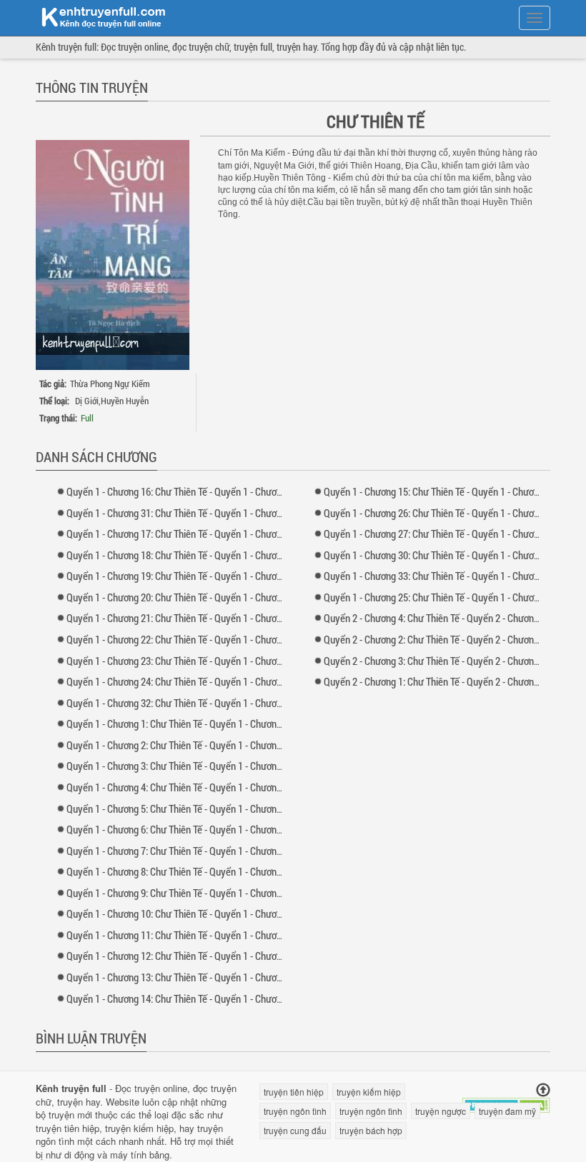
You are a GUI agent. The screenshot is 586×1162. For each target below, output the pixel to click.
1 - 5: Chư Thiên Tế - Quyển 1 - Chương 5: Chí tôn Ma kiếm (212, 808)
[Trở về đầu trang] (543, 1090)
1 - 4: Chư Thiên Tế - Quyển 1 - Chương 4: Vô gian (194, 787)
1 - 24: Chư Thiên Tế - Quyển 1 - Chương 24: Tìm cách (203, 681)
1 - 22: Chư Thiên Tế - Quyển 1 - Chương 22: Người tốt (204, 639)
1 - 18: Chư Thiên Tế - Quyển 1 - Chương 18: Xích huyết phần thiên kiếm (240, 555)
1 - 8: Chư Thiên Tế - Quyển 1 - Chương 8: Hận (187, 871)
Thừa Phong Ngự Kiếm (110, 383)
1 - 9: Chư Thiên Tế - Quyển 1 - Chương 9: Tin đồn (194, 893)
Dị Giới (87, 400)
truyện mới (70, 1114)
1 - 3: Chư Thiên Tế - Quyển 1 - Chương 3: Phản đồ (196, 765)
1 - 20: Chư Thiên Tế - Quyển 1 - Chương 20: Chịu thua (204, 597)
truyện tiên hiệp (67, 1128)
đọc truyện (215, 1088)
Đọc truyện (137, 1088)
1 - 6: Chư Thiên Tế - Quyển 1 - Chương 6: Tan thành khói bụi (216, 829)
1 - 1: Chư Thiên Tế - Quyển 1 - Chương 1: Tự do (190, 723)
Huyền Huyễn (125, 400)
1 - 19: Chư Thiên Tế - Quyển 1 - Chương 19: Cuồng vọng (208, 576)
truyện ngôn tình (295, 1111)
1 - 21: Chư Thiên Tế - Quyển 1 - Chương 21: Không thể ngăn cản (225, 618)
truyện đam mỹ (507, 1111)
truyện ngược (440, 1111)
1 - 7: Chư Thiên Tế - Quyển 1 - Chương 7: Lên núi (194, 850)
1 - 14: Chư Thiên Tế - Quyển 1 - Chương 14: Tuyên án (202, 998)
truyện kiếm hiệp (139, 1128)
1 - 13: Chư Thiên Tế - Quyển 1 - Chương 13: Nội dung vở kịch (218, 977)
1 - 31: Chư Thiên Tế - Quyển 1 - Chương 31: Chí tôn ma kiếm (217, 513)
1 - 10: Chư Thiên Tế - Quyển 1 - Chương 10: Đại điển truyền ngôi (225, 913)
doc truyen (95, 16)
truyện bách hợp (370, 1130)
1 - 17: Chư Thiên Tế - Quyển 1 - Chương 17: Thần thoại (206, 533)
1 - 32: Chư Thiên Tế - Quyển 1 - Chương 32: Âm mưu (201, 703)
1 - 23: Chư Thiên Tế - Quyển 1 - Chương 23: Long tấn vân (211, 660)
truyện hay (78, 1101)
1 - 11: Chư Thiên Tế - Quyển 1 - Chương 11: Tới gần (199, 935)
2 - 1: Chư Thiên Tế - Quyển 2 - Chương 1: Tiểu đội (453, 681)
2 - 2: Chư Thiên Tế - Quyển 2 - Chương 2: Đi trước (454, 639)
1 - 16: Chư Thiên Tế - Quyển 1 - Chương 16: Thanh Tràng (209, 491)
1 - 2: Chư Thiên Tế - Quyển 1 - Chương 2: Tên (186, 745)
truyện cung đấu (295, 1130)
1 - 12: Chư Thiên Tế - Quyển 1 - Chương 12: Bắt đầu (200, 955)
